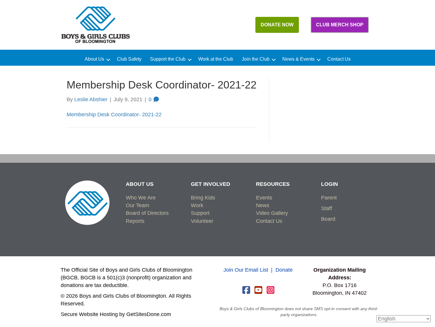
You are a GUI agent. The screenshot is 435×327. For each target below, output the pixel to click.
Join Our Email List (245, 270)
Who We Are (141, 198)
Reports (135, 221)
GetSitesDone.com (148, 314)
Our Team (137, 205)
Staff (326, 208)
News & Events (298, 59)
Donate (284, 270)
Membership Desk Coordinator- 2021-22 (114, 114)
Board (328, 219)
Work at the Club (215, 59)
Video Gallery (272, 213)
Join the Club (256, 59)
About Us (94, 59)
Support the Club (168, 59)
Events (264, 198)
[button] (108, 60)
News (262, 205)
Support (200, 213)
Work (197, 205)
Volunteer (202, 221)
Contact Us (339, 59)
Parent (329, 198)
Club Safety (129, 59)
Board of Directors (147, 213)
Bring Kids (203, 198)
